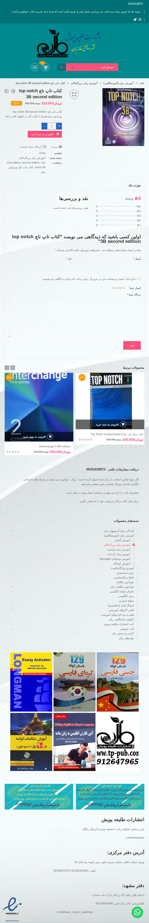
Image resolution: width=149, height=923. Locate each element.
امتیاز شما (135, 287)
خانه (141, 83)
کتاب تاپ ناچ (26, 167)
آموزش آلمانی (122, 540)
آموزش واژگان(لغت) (122, 568)
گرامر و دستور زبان (123, 633)
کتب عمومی (127, 628)
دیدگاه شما (134, 294)
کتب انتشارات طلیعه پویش (119, 624)
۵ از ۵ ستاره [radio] (113, 288)
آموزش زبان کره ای (118, 554)
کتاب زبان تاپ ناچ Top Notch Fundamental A (117, 434)
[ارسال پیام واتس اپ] (137, 912)
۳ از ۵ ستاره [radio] (118, 288)
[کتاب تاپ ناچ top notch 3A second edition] (13, 91)
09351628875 (135, 3)
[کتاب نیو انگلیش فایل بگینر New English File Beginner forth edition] (7, 91)
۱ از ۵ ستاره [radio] (124, 288)
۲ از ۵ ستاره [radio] (121, 288)
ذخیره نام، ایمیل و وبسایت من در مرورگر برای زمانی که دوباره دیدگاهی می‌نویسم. (89, 278)
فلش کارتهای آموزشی (121, 610)
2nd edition (14, 162)
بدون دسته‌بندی (125, 572)
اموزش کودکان (121, 563)
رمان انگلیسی (126, 596)
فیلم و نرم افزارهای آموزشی (117, 614)
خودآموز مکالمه (125, 582)
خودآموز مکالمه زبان (122, 586)
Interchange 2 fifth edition (54, 446)
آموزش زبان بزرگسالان (84, 83)
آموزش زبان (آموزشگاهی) (118, 83)
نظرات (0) (135, 185)
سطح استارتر (126, 600)
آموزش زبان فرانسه (118, 549)
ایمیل (137, 258)
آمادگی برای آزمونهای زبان (119, 530)
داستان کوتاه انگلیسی (122, 591)
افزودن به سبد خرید (42, 134)
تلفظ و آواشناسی (124, 577)
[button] (74, 94)
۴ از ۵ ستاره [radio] (115, 288)
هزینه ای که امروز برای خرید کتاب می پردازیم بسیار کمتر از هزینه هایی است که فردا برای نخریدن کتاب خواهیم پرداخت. (75, 11)
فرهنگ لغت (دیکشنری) (121, 605)
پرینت (54, 146)
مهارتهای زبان (126, 638)
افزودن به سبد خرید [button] (107, 424)
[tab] (134, 185)
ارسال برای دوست (31, 146)
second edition (31, 162)
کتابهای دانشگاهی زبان (121, 619)
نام (69, 258)
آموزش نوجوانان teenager (115, 558)
